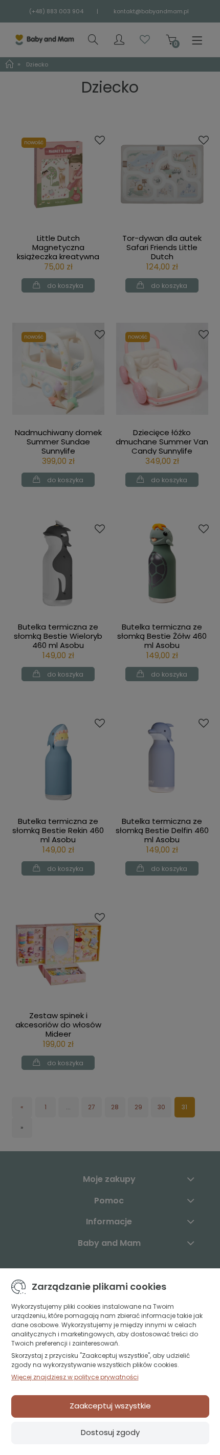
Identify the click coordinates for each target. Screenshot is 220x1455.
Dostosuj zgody (110, 1432)
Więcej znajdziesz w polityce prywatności (75, 1377)
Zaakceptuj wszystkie (110, 1405)
